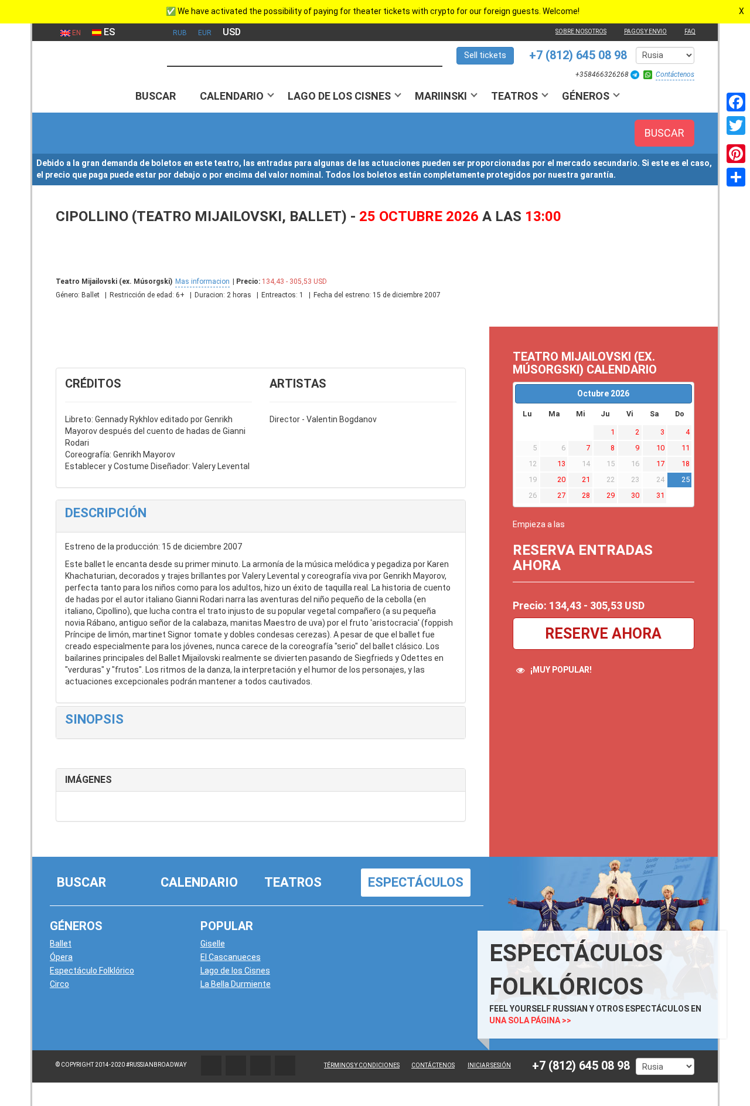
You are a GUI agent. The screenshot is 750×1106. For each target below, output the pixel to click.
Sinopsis (94, 719)
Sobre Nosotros (580, 31)
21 (586, 479)
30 (635, 495)
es (108, 32)
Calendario (232, 96)
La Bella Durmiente (235, 984)
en (75, 33)
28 (586, 495)
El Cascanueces (230, 957)
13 (561, 463)
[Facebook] (736, 102)
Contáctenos (675, 74)
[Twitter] (736, 125)
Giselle (212, 943)
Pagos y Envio (645, 31)
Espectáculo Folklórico (92, 970)
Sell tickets (485, 55)
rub (180, 33)
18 (685, 463)
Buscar (155, 96)
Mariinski (441, 96)
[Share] (736, 177)
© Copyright (75, 1064)
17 (660, 463)
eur (205, 33)
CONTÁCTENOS (433, 1065)
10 (660, 447)
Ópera (61, 957)
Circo (59, 984)
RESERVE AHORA (603, 633)
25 (685, 479)
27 (561, 495)
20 (561, 479)
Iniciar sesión (489, 1065)
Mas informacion (202, 281)
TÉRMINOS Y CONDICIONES (362, 1065)
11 (685, 447)
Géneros (585, 96)
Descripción (105, 512)
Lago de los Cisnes (339, 96)
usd (232, 32)
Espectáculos (415, 882)
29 (610, 495)
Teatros (514, 96)
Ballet (60, 943)
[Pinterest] (736, 153)
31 (660, 495)
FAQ (690, 31)
